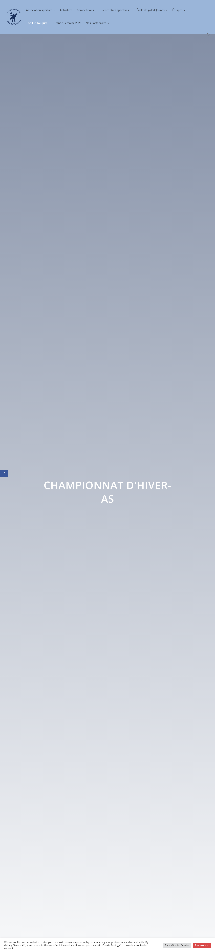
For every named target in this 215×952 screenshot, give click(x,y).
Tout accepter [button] (202, 945)
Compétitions (85, 10)
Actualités (66, 10)
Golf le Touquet (37, 23)
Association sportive (39, 10)
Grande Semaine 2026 (67, 23)
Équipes (177, 10)
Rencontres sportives (115, 10)
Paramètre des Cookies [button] (177, 945)
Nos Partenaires (96, 23)
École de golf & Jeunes (151, 10)
